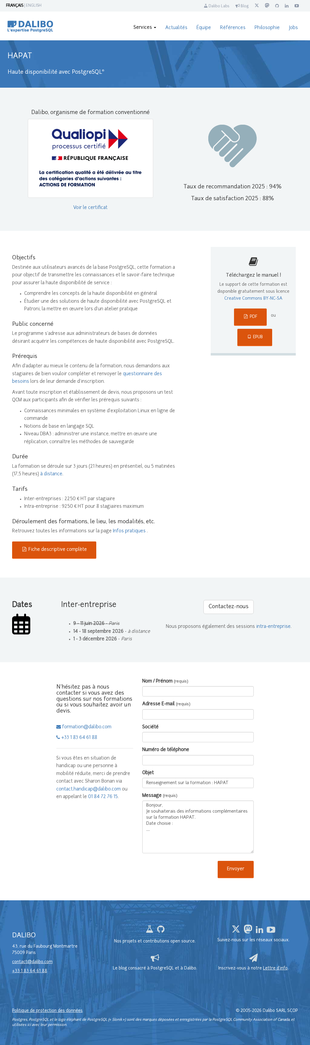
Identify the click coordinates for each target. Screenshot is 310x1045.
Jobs (293, 28)
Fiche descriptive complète (57, 550)
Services (143, 27)
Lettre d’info (275, 968)
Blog (244, 6)
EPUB (257, 337)
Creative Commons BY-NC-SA (253, 299)
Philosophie (267, 28)
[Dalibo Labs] (150, 931)
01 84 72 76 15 (103, 797)
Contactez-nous (229, 607)
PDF (253, 317)
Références (233, 28)
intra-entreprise (273, 627)
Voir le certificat (90, 208)
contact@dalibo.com (32, 962)
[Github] (160, 931)
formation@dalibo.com (86, 727)
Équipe (203, 28)
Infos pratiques (130, 531)
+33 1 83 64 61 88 (78, 738)
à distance (51, 474)
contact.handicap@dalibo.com (88, 789)
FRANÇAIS (14, 6)
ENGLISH (33, 6)
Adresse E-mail (166, 704)
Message (159, 796)
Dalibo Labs (218, 6)
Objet (148, 773)
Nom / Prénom (165, 681)
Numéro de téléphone (165, 750)
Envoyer (235, 869)
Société (150, 727)
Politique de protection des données (47, 1011)
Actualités (176, 28)
